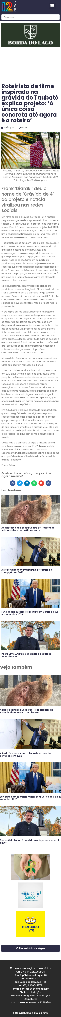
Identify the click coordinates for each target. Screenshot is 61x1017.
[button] (52, 6)
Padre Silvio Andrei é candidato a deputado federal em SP (26, 655)
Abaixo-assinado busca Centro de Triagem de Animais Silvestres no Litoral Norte (27, 529)
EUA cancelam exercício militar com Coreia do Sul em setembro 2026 (29, 613)
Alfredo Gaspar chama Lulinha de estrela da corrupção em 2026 (26, 571)
